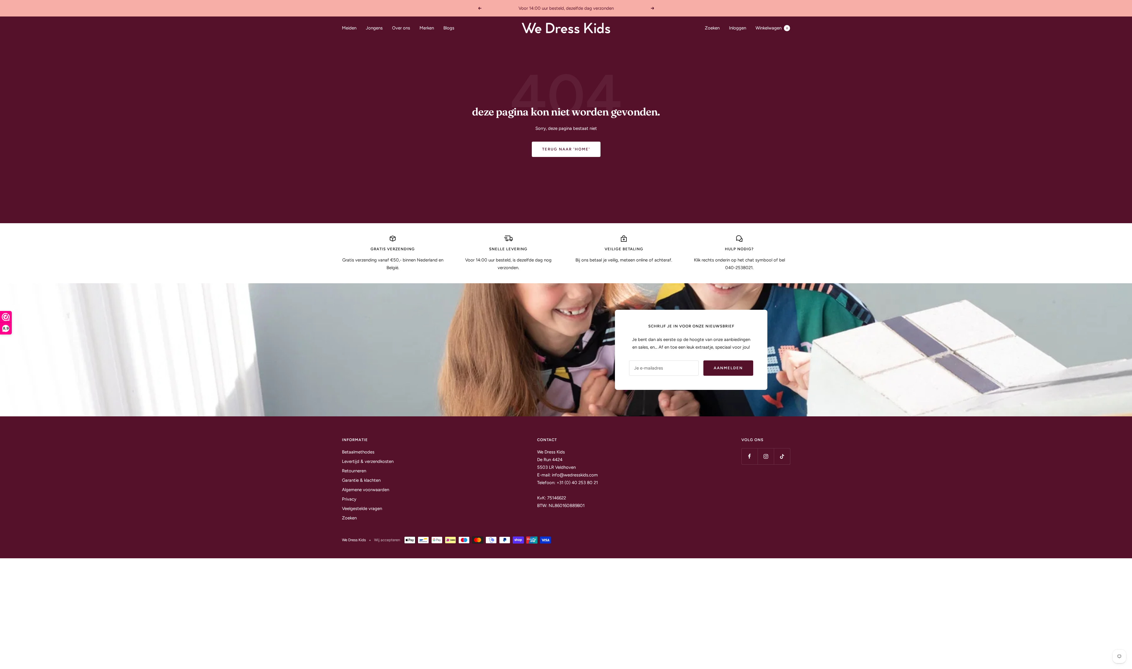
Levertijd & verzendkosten (368, 461)
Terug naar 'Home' (566, 149)
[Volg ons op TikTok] (782, 456)
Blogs (448, 28)
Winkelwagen (772, 28)
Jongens (374, 28)
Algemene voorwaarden (365, 489)
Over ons (401, 28)
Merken (426, 28)
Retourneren (354, 470)
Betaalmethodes (358, 452)
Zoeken (712, 28)
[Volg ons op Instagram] (766, 456)
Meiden (349, 28)
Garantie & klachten (361, 480)
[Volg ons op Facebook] (749, 456)
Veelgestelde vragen (362, 508)
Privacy (349, 499)
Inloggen (737, 28)
